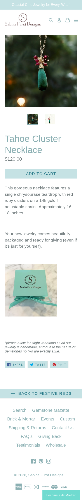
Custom (67, 419)
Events (47, 419)
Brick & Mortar (21, 419)
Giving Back (49, 436)
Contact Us (62, 427)
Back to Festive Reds (44, 393)
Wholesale (56, 445)
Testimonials (28, 445)
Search (19, 410)
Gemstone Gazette (50, 410)
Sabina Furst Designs (45, 475)
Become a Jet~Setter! (61, 495)
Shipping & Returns (27, 427)
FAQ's (27, 436)
